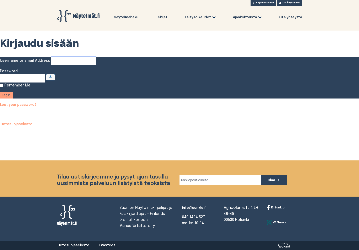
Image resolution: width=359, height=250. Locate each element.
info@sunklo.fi (194, 208)
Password (9, 71)
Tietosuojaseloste (16, 124)
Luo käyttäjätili (291, 3)
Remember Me (17, 85)
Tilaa (271, 180)
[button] (214, 18)
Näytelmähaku (126, 17)
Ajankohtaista (245, 17)
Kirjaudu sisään (265, 3)
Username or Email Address (25, 61)
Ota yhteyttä (290, 17)
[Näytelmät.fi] (79, 16)
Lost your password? (18, 105)
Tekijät (161, 17)
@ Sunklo (277, 207)
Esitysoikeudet (198, 17)
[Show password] (50, 77)
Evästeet (107, 245)
